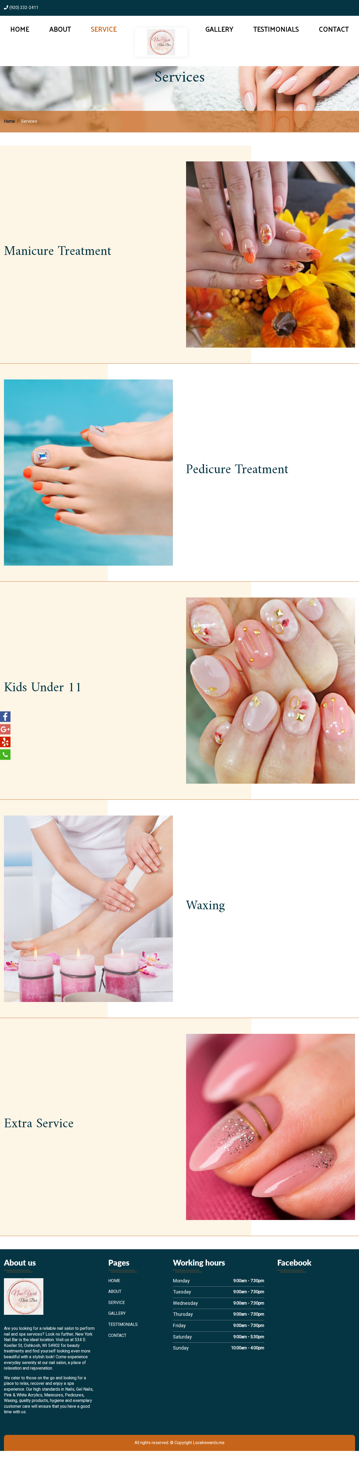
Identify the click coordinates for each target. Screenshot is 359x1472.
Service (104, 29)
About (60, 29)
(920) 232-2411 (23, 8)
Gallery (219, 29)
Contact (334, 29)
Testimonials (276, 29)
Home (19, 29)
